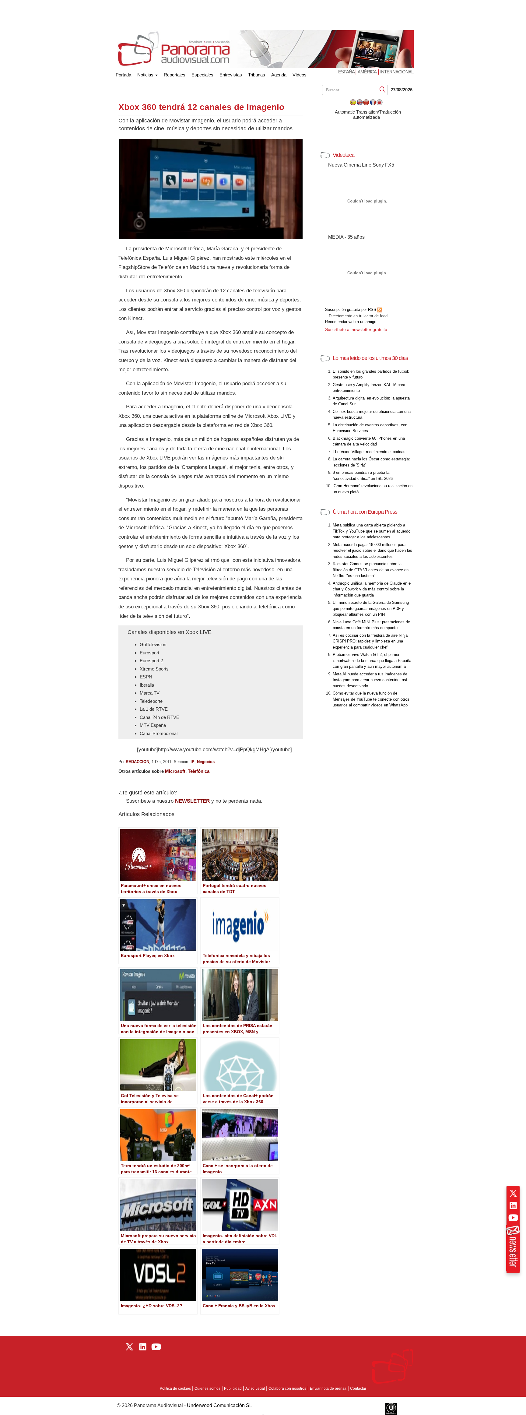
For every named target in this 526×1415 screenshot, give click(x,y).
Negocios (206, 761)
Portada (123, 73)
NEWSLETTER (192, 801)
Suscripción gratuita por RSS (351, 309)
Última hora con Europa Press (365, 512)
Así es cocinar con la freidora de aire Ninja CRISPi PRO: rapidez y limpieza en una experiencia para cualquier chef (370, 641)
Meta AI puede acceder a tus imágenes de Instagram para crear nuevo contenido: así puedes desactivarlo (370, 680)
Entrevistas (230, 74)
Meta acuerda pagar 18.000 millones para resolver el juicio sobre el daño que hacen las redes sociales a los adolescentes (372, 550)
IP (193, 761)
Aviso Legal (255, 1388)
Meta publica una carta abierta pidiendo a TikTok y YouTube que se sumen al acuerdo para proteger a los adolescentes (371, 531)
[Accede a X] (513, 1193)
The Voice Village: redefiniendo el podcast (370, 451)
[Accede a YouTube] (513, 1218)
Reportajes (174, 74)
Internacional (396, 71)
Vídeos (300, 74)
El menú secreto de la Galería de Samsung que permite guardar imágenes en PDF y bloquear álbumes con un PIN (371, 608)
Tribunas (256, 74)
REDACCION (137, 761)
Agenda (278, 74)
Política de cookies (175, 1388)
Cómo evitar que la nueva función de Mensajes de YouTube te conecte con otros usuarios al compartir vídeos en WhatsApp (371, 699)
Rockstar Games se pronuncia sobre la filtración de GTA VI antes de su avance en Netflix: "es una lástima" (371, 569)
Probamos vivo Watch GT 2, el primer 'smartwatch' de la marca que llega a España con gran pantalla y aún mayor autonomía (372, 660)
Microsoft (175, 771)
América (367, 71)
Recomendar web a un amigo (350, 321)
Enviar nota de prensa (328, 1388)
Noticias (146, 74)
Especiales (202, 74)
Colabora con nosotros (287, 1388)
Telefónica (198, 771)
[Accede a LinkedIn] (513, 1205)
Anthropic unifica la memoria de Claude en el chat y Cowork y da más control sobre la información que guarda (372, 589)
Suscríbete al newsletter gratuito (356, 329)
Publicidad (233, 1388)
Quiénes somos (207, 1388)
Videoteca (343, 155)
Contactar (358, 1388)
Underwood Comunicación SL (219, 1405)
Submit (382, 89)
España (346, 71)
